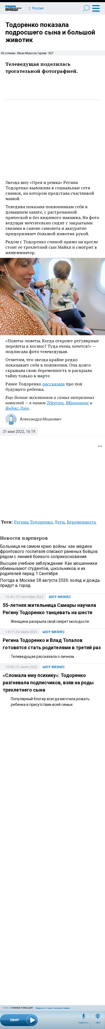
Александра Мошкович (40, 419)
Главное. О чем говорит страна (52, 1008)
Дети (60, 522)
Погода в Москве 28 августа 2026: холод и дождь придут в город (50, 583)
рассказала (53, 384)
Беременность (81, 522)
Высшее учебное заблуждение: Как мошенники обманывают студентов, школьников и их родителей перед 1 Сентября (48, 568)
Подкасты (83, 1023)
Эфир (97, 1023)
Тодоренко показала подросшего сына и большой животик (50, 32)
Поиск (86, 8)
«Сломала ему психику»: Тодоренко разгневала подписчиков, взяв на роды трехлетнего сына (48, 682)
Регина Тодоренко (33, 522)
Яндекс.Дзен (17, 408)
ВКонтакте (77, 403)
